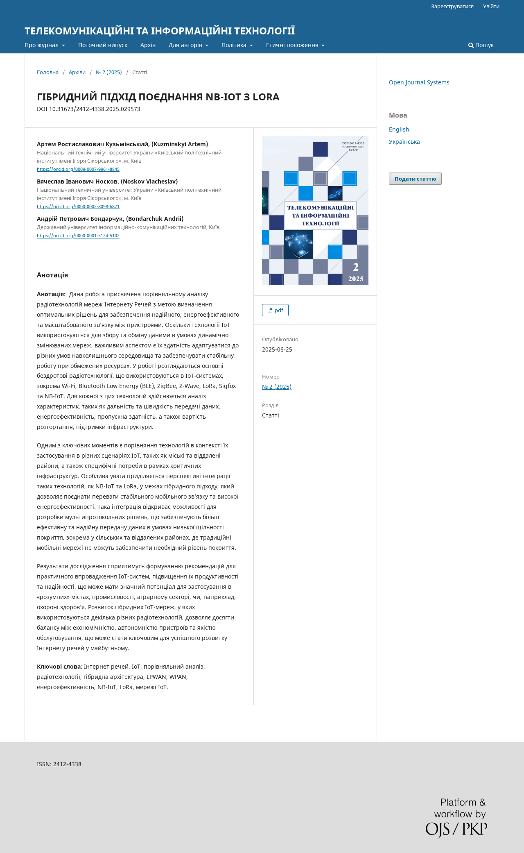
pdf (278, 310)
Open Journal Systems (419, 82)
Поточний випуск (102, 45)
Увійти (491, 6)
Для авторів (186, 45)
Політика (234, 45)
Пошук (484, 45)
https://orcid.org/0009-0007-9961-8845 (78, 169)
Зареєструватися (452, 6)
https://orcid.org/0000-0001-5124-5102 (78, 236)
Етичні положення (293, 45)
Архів (148, 45)
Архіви (77, 72)
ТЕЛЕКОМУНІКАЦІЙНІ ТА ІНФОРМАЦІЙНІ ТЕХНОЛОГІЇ (160, 30)
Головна (48, 72)
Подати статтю (415, 178)
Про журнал (42, 45)
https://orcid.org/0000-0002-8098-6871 (78, 206)
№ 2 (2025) (109, 72)
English (399, 129)
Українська (404, 141)
